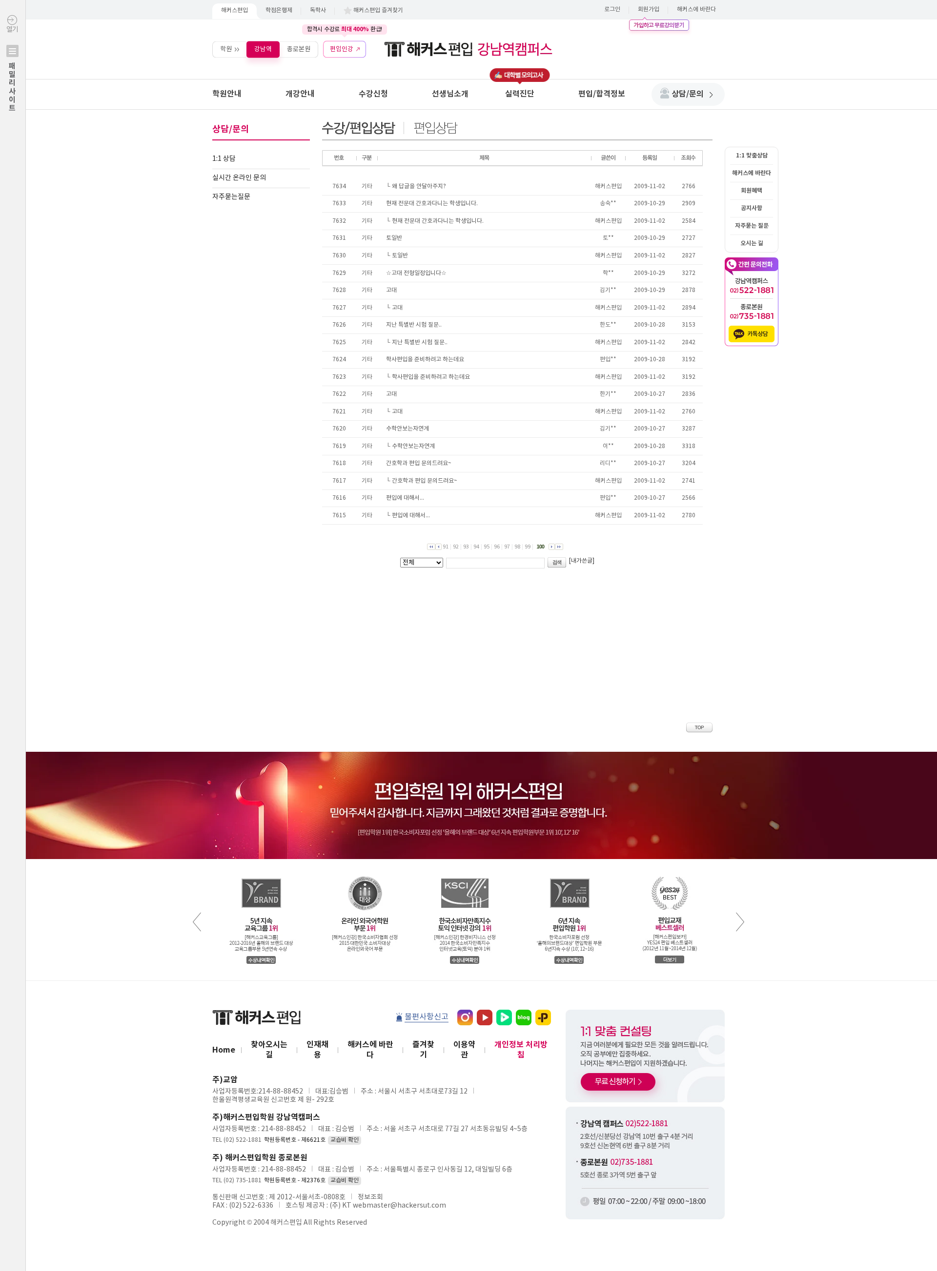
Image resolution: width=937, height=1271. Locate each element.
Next (740, 922)
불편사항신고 (426, 1017)
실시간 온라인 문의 (239, 178)
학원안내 (227, 94)
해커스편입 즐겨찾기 (378, 10)
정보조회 (370, 1197)
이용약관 (464, 1050)
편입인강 (341, 49)
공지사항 (751, 208)
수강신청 (373, 94)
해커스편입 (234, 10)
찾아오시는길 (269, 1050)
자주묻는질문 (231, 197)
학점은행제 (278, 10)
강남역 (263, 49)
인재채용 (317, 1050)
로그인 (612, 9)
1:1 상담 (224, 159)
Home (223, 1050)
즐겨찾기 (423, 1050)
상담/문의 (688, 94)
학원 (226, 49)
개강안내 (300, 94)
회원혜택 (751, 190)
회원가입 (648, 9)
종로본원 (298, 49)
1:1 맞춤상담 (752, 155)
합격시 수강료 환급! (344, 29)
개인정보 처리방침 (521, 1050)
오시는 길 (751, 243)
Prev (197, 922)
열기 (12, 69)
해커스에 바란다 (696, 9)
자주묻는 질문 (752, 225)
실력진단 (519, 94)
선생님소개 (450, 94)
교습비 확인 (344, 1140)
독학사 (318, 10)
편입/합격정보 (601, 94)
